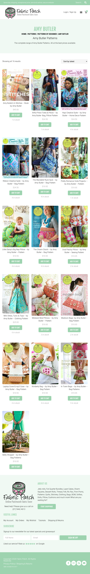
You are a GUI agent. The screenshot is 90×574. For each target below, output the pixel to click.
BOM (74, 494)
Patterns (32, 34)
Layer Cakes (68, 489)
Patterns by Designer (47, 34)
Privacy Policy (9, 564)
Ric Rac (70, 492)
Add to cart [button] (15, 115)
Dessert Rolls (50, 492)
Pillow (45, 497)
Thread (59, 492)
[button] (81, 12)
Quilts (47, 494)
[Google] (79, 563)
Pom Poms (78, 492)
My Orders (20, 520)
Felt (64, 492)
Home (24, 34)
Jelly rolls (41, 489)
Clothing (62, 494)
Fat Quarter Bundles (54, 489)
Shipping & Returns (56, 520)
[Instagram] (73, 563)
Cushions (52, 497)
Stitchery (54, 494)
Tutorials (42, 520)
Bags (69, 494)
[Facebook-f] (68, 563)
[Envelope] (84, 563)
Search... (79, 2)
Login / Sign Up (70, 12)
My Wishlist (31, 520)
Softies (79, 494)
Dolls (40, 497)
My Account (8, 520)
